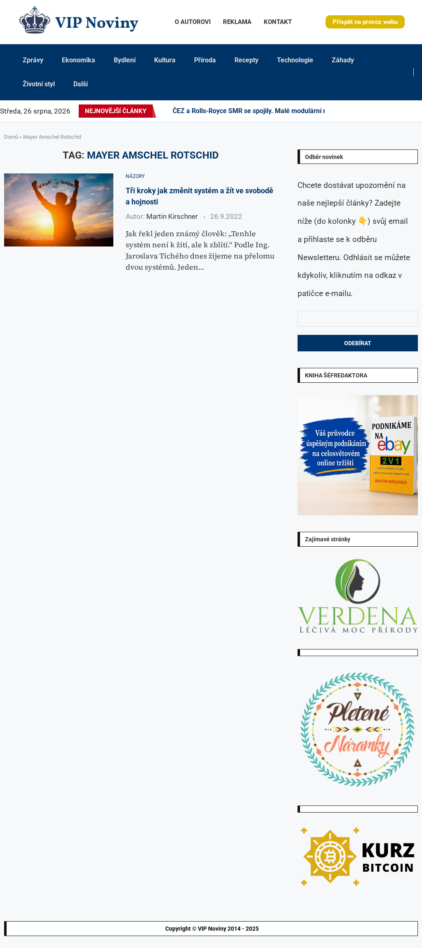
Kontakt (278, 22)
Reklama (237, 22)
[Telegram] (416, 111)
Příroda (205, 60)
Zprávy (33, 60)
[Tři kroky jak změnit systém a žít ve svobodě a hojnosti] (58, 209)
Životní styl (39, 84)
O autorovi (193, 22)
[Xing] (411, 111)
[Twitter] (342, 111)
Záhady (343, 60)
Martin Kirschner (172, 216)
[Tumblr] (372, 111)
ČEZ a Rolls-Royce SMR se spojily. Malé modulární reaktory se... (268, 111)
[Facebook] (335, 111)
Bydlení (125, 60)
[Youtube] (377, 111)
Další (80, 84)
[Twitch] (397, 111)
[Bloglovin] (387, 111)
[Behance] (367, 111)
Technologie (295, 60)
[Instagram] (347, 111)
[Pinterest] (352, 111)
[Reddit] (421, 111)
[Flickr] (362, 111)
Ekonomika (78, 60)
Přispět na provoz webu (365, 22)
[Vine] (392, 111)
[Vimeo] (404, 111)
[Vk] (382, 111)
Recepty (246, 60)
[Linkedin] (357, 111)
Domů (11, 137)
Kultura (165, 60)
